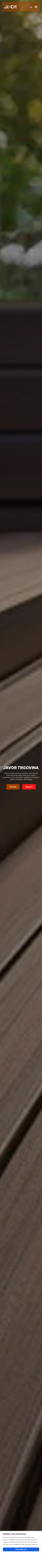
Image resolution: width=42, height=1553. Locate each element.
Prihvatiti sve (21, 1549)
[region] (21, 1542)
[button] (36, 7)
